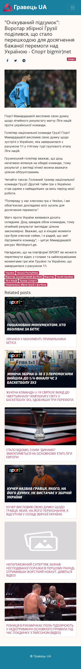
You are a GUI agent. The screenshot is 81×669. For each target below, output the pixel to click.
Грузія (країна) (65, 276)
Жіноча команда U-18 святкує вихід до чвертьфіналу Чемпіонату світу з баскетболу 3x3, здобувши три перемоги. (40, 396)
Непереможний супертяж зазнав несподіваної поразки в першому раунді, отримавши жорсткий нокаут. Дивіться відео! (40, 569)
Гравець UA (29, 7)
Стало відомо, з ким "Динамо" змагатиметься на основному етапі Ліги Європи (39, 453)
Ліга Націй (11, 280)
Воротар (49, 276)
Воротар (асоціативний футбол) (23, 276)
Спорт (71, 59)
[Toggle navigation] (72, 7)
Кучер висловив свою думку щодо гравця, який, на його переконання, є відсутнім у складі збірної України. (37, 510)
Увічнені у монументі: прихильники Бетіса (36, 341)
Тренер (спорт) (28, 280)
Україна (9, 272)
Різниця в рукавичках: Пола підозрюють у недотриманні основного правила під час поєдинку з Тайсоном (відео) (39, 629)
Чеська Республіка (27, 272)
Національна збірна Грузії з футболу (25, 284)
